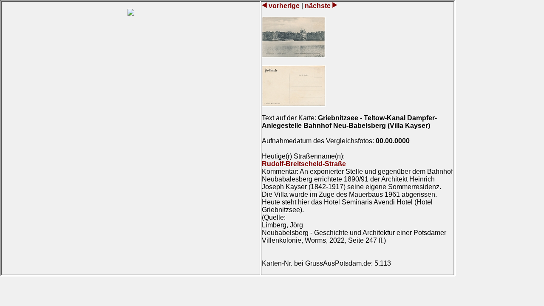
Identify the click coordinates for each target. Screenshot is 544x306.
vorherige (284, 5)
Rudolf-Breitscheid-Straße (304, 163)
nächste (317, 5)
